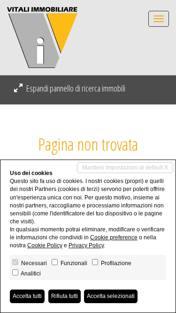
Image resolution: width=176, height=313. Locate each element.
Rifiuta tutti (64, 296)
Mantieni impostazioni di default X (125, 167)
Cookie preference (114, 237)
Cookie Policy (44, 245)
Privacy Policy (86, 245)
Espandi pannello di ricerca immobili (75, 88)
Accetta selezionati (111, 296)
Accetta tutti (27, 296)
